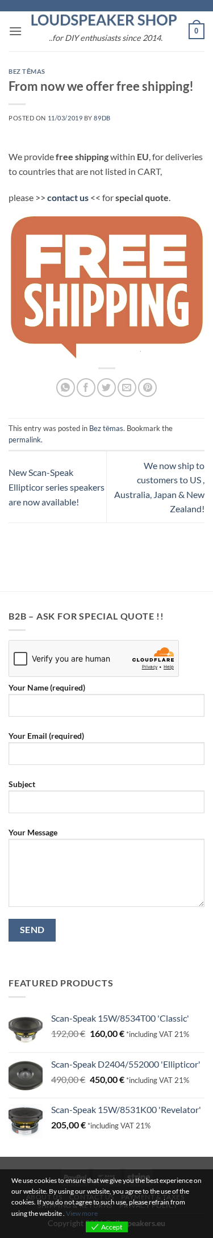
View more (82, 1213)
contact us (68, 197)
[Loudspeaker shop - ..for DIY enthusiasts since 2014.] (105, 20)
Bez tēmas (27, 71)
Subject (22, 784)
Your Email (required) (46, 736)
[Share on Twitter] (106, 387)
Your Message (33, 832)
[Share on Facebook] (86, 387)
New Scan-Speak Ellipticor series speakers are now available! (57, 487)
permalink (25, 439)
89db (102, 118)
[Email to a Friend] (127, 387)
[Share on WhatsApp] (65, 387)
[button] (15, 31)
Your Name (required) (47, 687)
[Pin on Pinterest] (147, 387)
